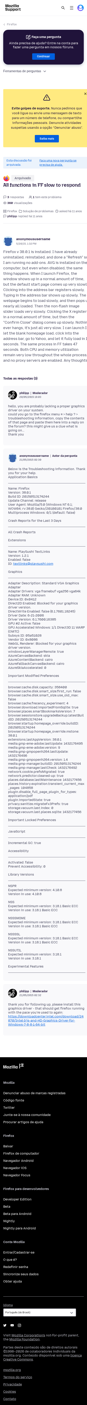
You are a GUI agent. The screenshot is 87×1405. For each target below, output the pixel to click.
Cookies (9, 1392)
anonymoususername (33, 239)
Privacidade (12, 1384)
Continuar (43, 56)
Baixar (8, 1146)
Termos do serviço (17, 1377)
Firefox (12, 24)
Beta (6, 1206)
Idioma (8, 1305)
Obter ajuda (12, 1281)
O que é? (10, 1260)
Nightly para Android (19, 1228)
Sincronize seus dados (21, 1274)
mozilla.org (12, 1370)
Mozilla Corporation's (28, 1335)
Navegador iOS (15, 1168)
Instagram (19, 1325)
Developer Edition (17, 1199)
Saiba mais (47, 138)
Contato (9, 1399)
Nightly (9, 1221)
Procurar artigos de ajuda (23, 1122)
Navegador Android (18, 1161)
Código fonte (13, 1100)
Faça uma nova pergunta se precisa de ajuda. (57, 163)
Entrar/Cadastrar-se (18, 1252)
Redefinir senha (15, 1267)
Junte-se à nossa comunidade (27, 1115)
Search (63, 8)
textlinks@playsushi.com (33, 564)
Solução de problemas (38, 211)
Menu (71, 8)
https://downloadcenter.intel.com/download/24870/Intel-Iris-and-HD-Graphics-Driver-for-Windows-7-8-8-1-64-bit (46, 1020)
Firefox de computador (21, 1153)
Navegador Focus (16, 1175)
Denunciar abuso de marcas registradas (34, 1093)
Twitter (9, 1108)
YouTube (12, 1325)
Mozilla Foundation (24, 1339)
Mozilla (13, 1067)
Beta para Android (17, 1214)
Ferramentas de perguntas (22, 71)
